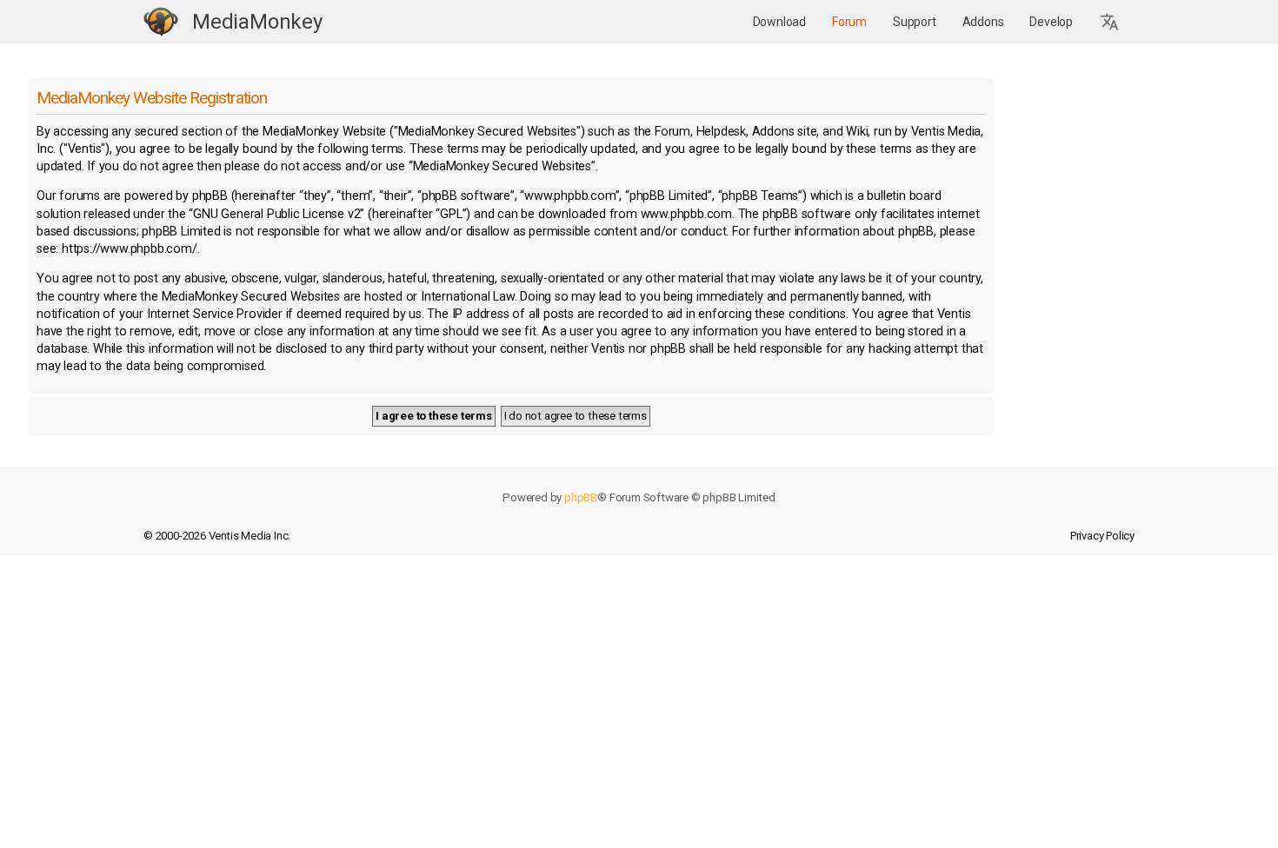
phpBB (580, 497)
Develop (1051, 22)
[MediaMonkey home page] (160, 22)
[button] (1110, 22)
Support (914, 22)
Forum (849, 22)
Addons (983, 22)
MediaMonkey (257, 22)
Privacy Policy (1102, 535)
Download (779, 22)
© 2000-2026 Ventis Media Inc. (216, 535)
